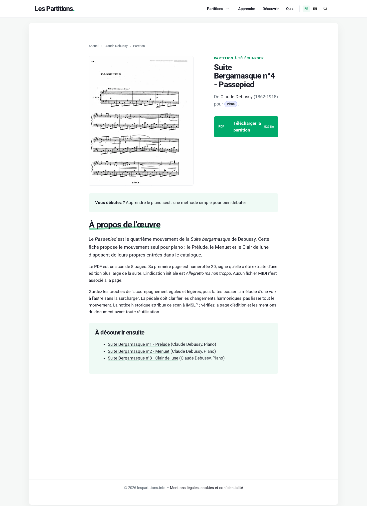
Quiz (290, 8)
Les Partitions (54, 9)
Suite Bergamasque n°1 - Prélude (139, 344)
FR (306, 8)
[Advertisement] (183, 416)
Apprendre (246, 8)
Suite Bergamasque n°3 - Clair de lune (143, 358)
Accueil (94, 46)
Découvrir (271, 8)
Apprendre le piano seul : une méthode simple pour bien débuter (186, 202)
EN (315, 8)
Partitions (215, 8)
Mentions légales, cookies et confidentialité (206, 488)
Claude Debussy (116, 46)
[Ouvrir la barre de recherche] (325, 8)
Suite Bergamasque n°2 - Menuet (139, 351)
